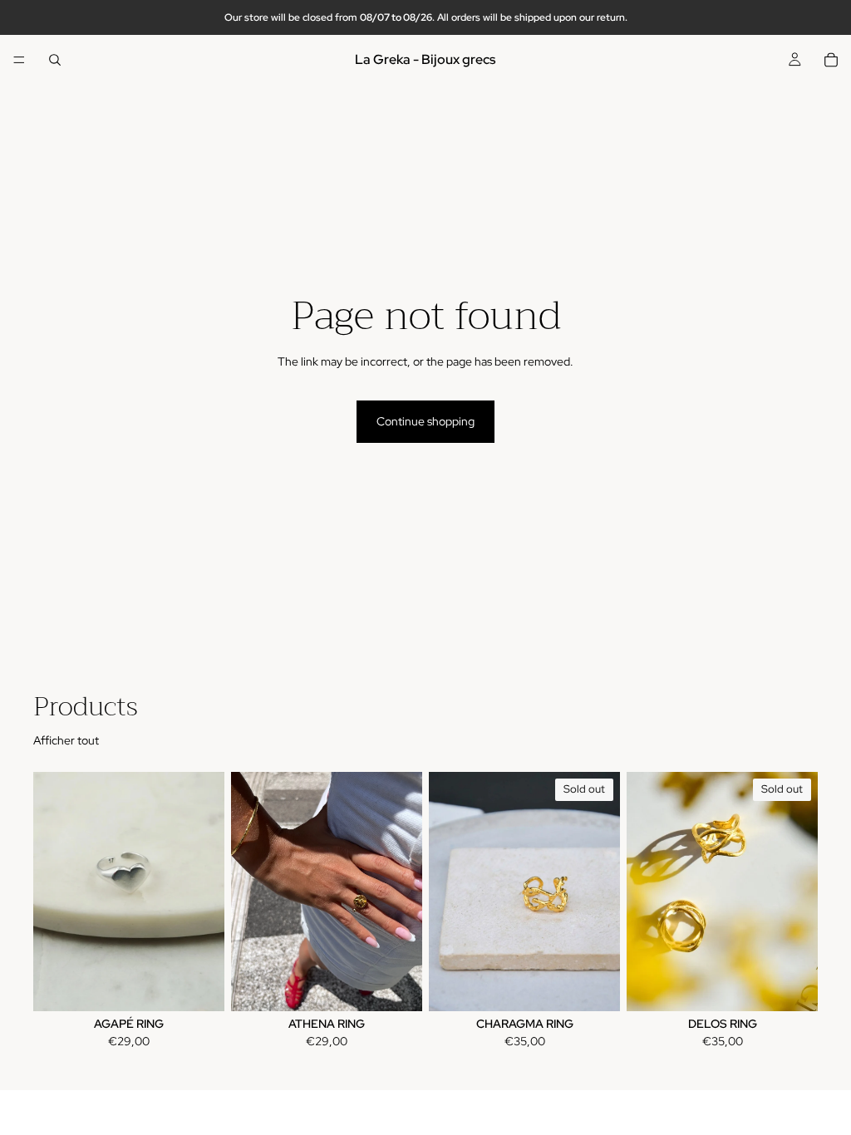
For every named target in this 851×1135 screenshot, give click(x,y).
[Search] (55, 60)
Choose (213, 984)
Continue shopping (425, 421)
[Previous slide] (51, 891)
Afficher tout (66, 740)
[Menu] (19, 60)
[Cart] (831, 60)
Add (410, 984)
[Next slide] (206, 891)
